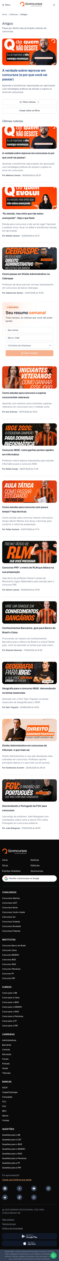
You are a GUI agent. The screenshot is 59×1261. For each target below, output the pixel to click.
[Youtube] (34, 1188)
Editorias (14, 14)
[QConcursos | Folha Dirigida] (30, 5)
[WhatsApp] (34, 1197)
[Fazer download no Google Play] (29, 1236)
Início (4, 14)
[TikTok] (19, 1197)
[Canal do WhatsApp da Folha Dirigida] (53, 1255)
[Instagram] (48, 1188)
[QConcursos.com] (14, 851)
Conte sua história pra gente (16, 1179)
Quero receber (31, 353)
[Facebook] (5, 1188)
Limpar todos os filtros (29, 110)
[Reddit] (5, 1197)
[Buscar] (54, 5)
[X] (19, 1188)
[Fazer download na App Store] (29, 1243)
